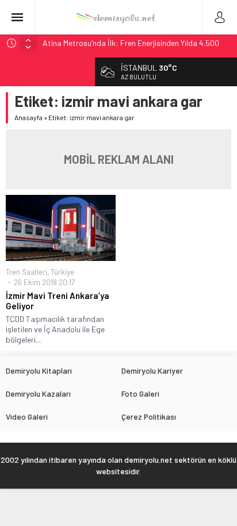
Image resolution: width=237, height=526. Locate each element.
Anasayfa (28, 117)
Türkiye (62, 272)
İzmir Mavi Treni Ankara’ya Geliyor (57, 300)
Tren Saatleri (26, 272)
